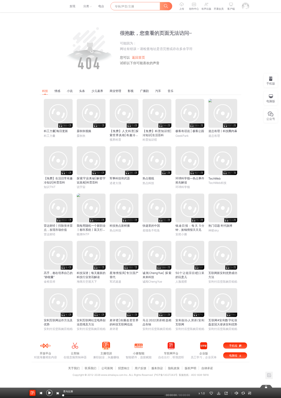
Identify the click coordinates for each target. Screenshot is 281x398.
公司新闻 (107, 368)
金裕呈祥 (49, 281)
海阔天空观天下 (87, 281)
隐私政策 (174, 368)
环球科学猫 (182, 187)
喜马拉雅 (45, 6)
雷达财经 (49, 234)
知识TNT (50, 187)
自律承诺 (207, 368)
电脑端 (233, 355)
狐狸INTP (83, 234)
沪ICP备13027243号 (166, 374)
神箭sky (213, 230)
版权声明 (190, 368)
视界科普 (115, 139)
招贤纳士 (124, 368)
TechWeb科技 (217, 182)
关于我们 (74, 368)
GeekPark (182, 135)
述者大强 (115, 183)
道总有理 (214, 135)
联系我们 (90, 368)
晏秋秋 (81, 135)
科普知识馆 (150, 139)
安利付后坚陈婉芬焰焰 (222, 281)
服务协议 (157, 368)
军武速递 (115, 281)
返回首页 (138, 57)
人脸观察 (181, 281)
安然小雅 (181, 234)
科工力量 (49, 135)
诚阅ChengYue (152, 281)
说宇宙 (81, 187)
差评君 (114, 329)
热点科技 (148, 183)
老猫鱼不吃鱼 (151, 230)
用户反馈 (140, 368)
